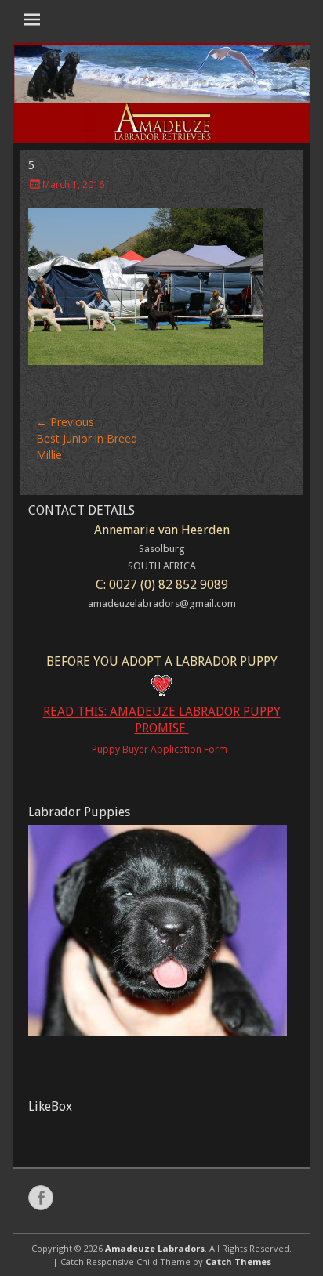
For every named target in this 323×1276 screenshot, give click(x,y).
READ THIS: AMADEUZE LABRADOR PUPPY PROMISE (162, 720)
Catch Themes (238, 1261)
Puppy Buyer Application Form (162, 749)
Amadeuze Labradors (155, 1248)
